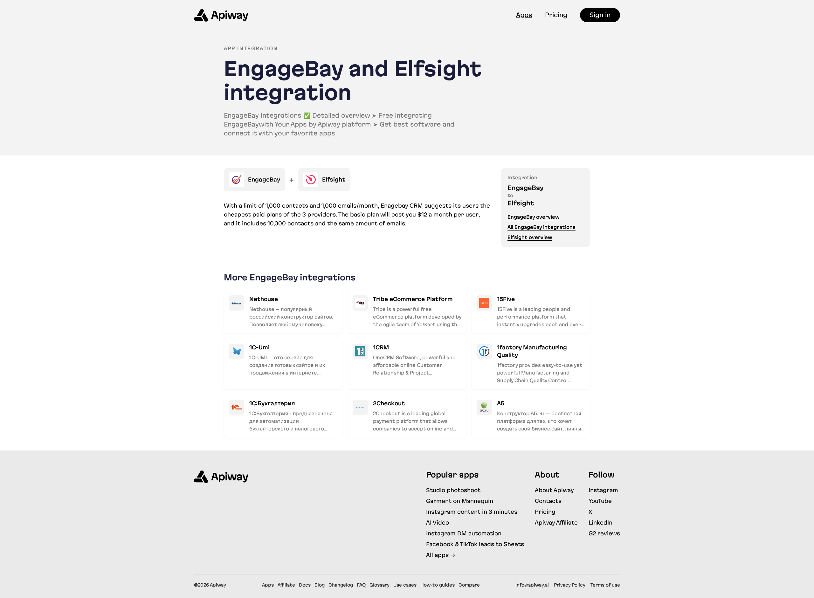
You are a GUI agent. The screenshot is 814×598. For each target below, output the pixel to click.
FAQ (361, 585)
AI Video (437, 522)
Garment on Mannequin (459, 501)
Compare (469, 585)
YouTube (600, 501)
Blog (319, 585)
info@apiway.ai (532, 585)
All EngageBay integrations (541, 227)
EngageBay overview (533, 217)
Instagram (603, 490)
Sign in (600, 14)
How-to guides (437, 585)
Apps (524, 14)
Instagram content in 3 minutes (471, 512)
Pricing (556, 14)
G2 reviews (604, 533)
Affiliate (286, 585)
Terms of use (605, 585)
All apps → (440, 555)
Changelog (340, 585)
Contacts (548, 501)
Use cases (405, 585)
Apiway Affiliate (556, 522)
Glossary (379, 585)
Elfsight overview (529, 237)
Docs (305, 585)
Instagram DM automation (463, 533)
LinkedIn (600, 522)
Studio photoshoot (453, 490)
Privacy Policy (569, 585)
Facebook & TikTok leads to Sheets (475, 544)
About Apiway (554, 490)
